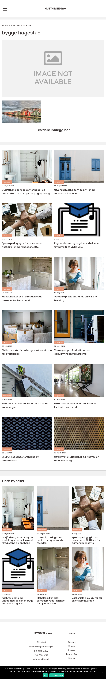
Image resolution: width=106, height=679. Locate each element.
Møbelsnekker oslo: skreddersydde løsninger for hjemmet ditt (22, 298)
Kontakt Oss (71, 654)
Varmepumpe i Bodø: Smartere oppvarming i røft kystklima (72, 351)
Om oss (71, 646)
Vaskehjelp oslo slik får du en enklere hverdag (75, 298)
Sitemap (71, 658)
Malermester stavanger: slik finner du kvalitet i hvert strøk (75, 405)
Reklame (72, 642)
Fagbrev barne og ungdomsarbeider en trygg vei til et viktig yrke (77, 245)
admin (28, 25)
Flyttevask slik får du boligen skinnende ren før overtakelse (27, 351)
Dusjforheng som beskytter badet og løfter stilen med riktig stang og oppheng (26, 191)
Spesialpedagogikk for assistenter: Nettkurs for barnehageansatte (22, 245)
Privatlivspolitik (57, 675)
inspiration (7, 182)
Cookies (71, 650)
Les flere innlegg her (53, 130)
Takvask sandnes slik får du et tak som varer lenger (25, 405)
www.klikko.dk (43, 659)
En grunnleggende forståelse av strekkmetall (20, 458)
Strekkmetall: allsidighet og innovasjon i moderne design (77, 458)
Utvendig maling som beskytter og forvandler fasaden (74, 191)
